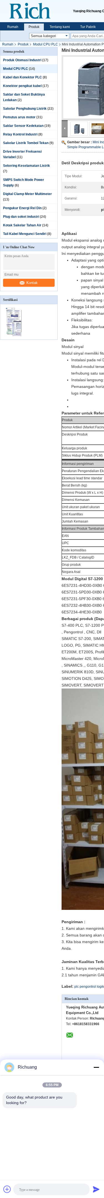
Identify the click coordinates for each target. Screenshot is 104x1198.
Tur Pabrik (88, 27)
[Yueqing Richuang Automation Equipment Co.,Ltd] (36, 11)
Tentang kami (60, 27)
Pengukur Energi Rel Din (22, 208)
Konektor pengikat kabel (22, 86)
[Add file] (7, 1189)
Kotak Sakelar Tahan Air (22, 225)
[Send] (96, 1189)
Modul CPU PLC (45, 44)
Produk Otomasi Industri (22, 60)
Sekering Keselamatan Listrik (26, 166)
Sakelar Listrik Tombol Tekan (26, 143)
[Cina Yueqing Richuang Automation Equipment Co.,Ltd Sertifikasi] (14, 336)
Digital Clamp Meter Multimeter (27, 194)
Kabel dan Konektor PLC (22, 77)
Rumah (12, 27)
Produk (34, 27)
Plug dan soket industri (21, 217)
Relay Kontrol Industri (20, 134)
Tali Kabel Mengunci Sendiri (24, 234)
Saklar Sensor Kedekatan (23, 126)
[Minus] (96, 1067)
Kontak (32, 283)
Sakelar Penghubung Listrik (25, 109)
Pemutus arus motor (19, 117)
